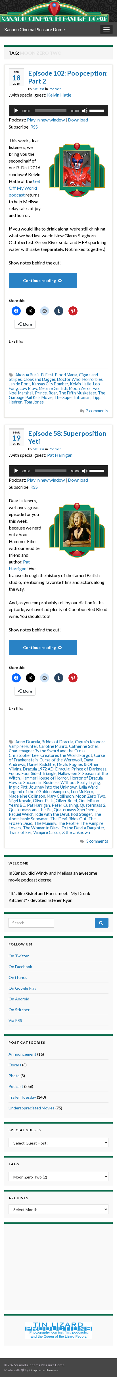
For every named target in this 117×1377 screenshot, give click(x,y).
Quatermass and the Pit (30, 809)
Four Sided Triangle (39, 773)
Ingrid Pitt (18, 787)
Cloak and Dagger (39, 379)
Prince (41, 392)
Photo (14, 1075)
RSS (34, 126)
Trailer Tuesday (22, 1097)
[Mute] (85, 111)
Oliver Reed (66, 800)
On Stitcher (19, 1009)
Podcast (55, 89)
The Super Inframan (72, 397)
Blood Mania (66, 374)
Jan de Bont (19, 383)
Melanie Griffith (53, 388)
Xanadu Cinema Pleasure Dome (34, 29)
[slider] (97, 110)
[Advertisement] (58, 1266)
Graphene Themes (43, 1370)
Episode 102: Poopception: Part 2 (68, 77)
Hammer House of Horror (45, 778)
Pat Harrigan (59, 455)
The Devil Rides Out (68, 818)
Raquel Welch (21, 814)
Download (78, 119)
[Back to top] (104, 1364)
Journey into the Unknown (53, 787)
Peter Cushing (65, 805)
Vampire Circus (46, 832)
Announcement (22, 1054)
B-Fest (47, 374)
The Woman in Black (41, 827)
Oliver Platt (43, 800)
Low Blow (28, 388)
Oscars (15, 1064)
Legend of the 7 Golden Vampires (39, 791)
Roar (53, 392)
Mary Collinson (60, 796)
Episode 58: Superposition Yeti (67, 437)
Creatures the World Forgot (66, 755)
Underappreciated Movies (32, 1107)
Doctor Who (69, 379)
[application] (58, 110)
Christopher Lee (24, 755)
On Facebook (20, 966)
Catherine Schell (84, 746)
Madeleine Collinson (27, 796)
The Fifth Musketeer (77, 392)
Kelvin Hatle (59, 94)
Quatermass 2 (92, 805)
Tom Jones (34, 402)
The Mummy (45, 823)
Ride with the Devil (52, 814)
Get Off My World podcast (24, 187)
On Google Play (22, 988)
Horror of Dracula (86, 778)
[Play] (16, 111)
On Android (19, 998)
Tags (14, 1164)
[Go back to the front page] (54, 11)
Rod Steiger (81, 814)
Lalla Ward (88, 787)
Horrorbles (92, 379)
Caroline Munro (53, 746)
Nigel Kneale (20, 800)
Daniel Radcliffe (41, 764)
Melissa (39, 89)
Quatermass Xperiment (75, 809)
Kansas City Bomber (50, 383)
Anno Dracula (27, 741)
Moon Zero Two (84, 388)
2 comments (97, 410)
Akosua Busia (27, 374)
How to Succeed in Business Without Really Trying (54, 782)
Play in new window (46, 119)
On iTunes (18, 977)
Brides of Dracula (57, 741)
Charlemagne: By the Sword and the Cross (47, 750)
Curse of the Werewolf (60, 759)
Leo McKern (82, 791)
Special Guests (25, 1130)
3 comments (97, 841)
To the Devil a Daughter (82, 827)
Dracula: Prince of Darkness (80, 769)
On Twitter (19, 955)
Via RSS (15, 1020)
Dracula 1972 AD (38, 769)
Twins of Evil (20, 832)
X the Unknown (76, 832)
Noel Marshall (21, 392)
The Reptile (68, 823)
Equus (14, 773)
